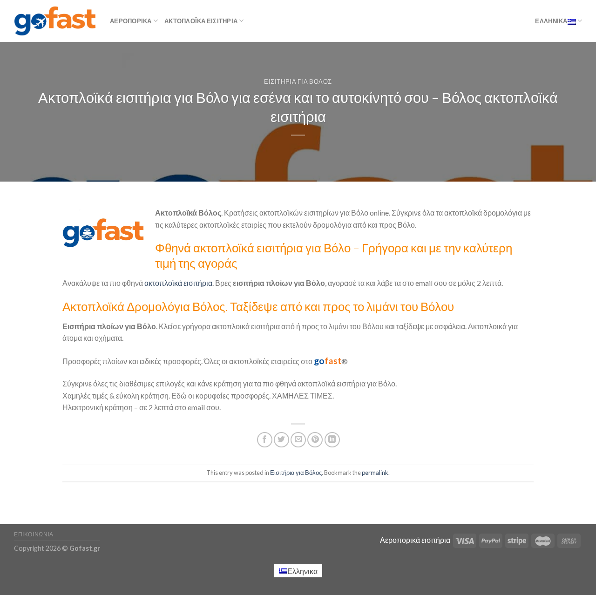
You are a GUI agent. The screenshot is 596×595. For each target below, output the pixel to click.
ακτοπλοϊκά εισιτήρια (177, 282)
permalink (375, 472)
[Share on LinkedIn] (332, 439)
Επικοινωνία (34, 534)
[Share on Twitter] (281, 439)
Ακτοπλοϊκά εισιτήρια (200, 21)
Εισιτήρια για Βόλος (298, 81)
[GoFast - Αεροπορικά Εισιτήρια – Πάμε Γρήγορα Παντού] (55, 20)
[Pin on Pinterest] (315, 439)
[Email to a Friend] (298, 439)
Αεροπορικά (131, 21)
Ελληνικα (551, 21)
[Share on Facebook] (264, 439)
